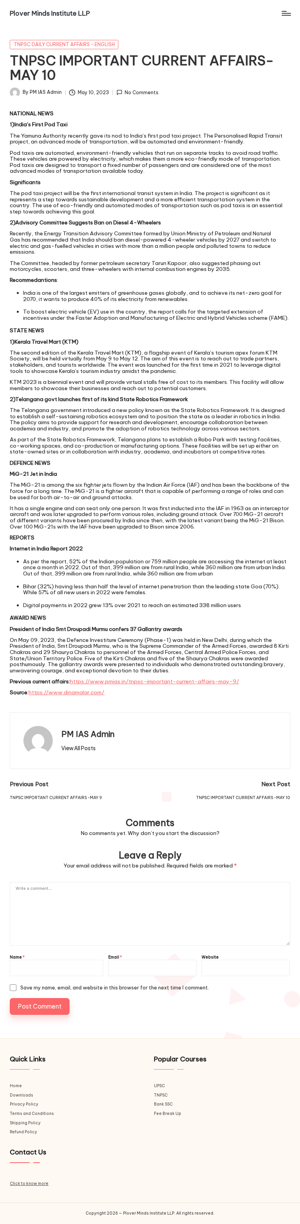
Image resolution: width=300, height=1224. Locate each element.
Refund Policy (23, 1131)
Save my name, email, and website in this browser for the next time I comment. (114, 988)
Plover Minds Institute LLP (50, 13)
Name (17, 957)
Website (210, 957)
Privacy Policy (24, 1104)
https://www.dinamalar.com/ (66, 692)
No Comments (142, 92)
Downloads (21, 1095)
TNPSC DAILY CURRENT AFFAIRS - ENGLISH (64, 44)
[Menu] (286, 13)
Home (16, 1085)
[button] (78, 748)
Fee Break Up (167, 1113)
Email (115, 957)
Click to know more (29, 1183)
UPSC (159, 1085)
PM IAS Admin (87, 734)
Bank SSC (163, 1104)
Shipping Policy (25, 1122)
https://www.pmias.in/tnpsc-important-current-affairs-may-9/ (154, 681)
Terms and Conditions (32, 1113)
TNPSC (161, 1095)
